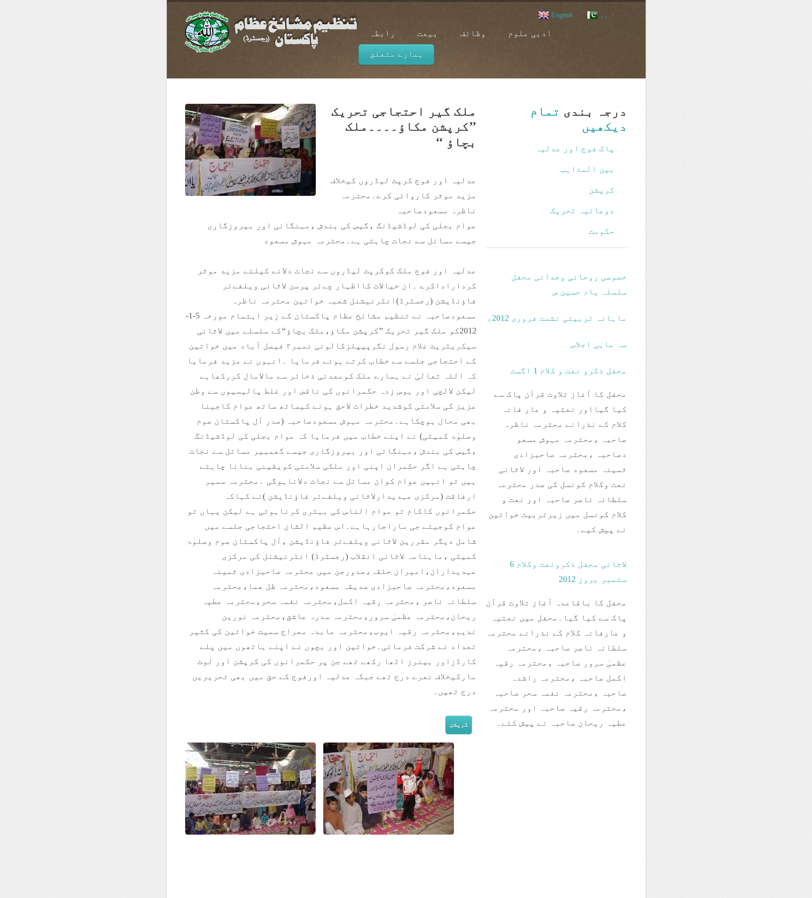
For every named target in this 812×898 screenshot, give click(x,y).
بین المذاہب (588, 169)
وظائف (473, 33)
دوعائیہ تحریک (582, 210)
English (561, 15)
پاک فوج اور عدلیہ (575, 148)
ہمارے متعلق (396, 54)
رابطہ (382, 33)
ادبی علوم (530, 33)
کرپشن (458, 724)
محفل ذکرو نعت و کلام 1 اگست (568, 370)
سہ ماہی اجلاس (598, 344)
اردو (606, 15)
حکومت (602, 231)
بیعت (427, 33)
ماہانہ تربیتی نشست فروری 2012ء (557, 318)
